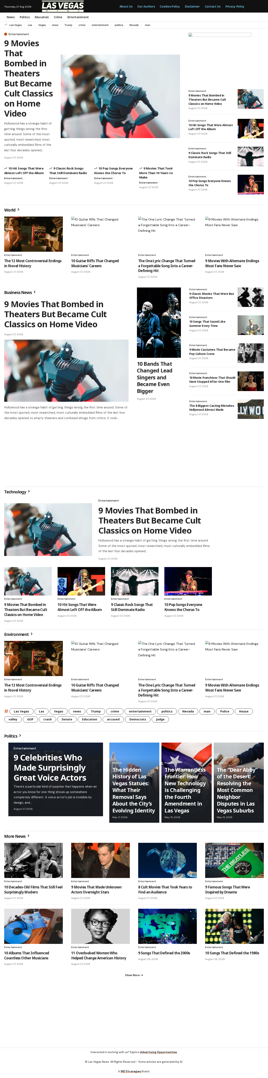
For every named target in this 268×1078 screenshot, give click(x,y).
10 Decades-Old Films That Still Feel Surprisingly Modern (33, 891)
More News (15, 838)
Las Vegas (15, 25)
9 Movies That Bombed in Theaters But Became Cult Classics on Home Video (28, 78)
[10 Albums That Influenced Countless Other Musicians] (33, 928)
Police (224, 713)
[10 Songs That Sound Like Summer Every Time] (251, 325)
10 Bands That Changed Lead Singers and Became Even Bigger (155, 377)
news (55, 25)
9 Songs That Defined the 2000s (164, 954)
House (244, 713)
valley (13, 721)
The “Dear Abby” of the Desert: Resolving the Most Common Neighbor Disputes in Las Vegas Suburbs (237, 792)
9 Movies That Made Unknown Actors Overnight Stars (96, 891)
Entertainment (19, 34)
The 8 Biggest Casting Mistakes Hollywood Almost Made (211, 408)
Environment (17, 636)
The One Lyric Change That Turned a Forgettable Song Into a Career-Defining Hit (166, 265)
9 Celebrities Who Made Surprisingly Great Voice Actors (50, 769)
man (147, 25)
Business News (18, 292)
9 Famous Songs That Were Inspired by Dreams (227, 891)
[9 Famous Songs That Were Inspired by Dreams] (234, 862)
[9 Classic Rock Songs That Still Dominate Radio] (251, 156)
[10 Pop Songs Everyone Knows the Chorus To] (251, 184)
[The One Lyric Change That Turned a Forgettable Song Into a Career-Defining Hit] (167, 234)
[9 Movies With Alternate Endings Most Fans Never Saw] (234, 234)
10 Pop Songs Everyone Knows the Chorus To (183, 609)
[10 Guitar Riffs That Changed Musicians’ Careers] (100, 234)
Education (89, 721)
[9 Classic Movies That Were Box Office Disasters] (251, 297)
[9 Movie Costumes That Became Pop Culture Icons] (251, 353)
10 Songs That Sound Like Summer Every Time (207, 324)
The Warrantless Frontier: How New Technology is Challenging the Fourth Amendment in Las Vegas (185, 792)
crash (47, 721)
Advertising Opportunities (158, 1055)
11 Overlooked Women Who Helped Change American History (98, 957)
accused (113, 721)
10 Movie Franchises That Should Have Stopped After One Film (212, 380)
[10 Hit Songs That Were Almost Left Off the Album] (251, 129)
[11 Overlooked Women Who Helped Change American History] (100, 928)
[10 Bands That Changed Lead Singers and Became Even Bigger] (159, 322)
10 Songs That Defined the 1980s (232, 954)
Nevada (134, 25)
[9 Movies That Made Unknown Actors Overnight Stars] (100, 862)
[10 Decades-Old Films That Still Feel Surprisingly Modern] (33, 862)
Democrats (137, 721)
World (10, 210)
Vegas (42, 25)
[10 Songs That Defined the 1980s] (234, 928)
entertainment (100, 25)
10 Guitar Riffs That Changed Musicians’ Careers (95, 263)
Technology (15, 493)
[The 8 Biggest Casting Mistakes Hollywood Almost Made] (251, 409)
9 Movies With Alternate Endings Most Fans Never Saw (232, 263)
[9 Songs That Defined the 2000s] (167, 928)
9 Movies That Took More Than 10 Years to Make (156, 172)
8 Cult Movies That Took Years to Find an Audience (165, 891)
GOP (30, 721)
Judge (160, 721)
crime (82, 25)
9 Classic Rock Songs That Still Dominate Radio (209, 155)
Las (30, 25)
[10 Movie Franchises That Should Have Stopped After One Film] (251, 381)
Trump (68, 25)
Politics (11, 737)
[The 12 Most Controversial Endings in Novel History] (33, 234)
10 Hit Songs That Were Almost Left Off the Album (210, 127)
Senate (67, 721)
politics (119, 25)
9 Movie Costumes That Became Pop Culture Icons (212, 352)
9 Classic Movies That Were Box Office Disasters (211, 296)
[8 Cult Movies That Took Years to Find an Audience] (167, 862)
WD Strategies (131, 1075)
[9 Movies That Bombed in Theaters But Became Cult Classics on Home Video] (120, 96)
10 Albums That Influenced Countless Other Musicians (26, 957)
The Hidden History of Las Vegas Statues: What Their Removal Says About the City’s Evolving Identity (133, 792)
